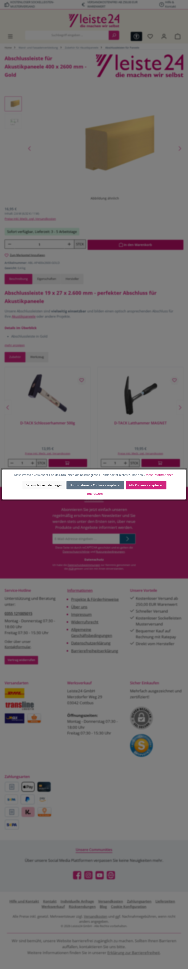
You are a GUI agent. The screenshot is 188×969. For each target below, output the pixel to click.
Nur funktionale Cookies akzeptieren (95, 485)
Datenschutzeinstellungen (43, 485)
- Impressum (94, 494)
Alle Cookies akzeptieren (146, 485)
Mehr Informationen (160, 475)
